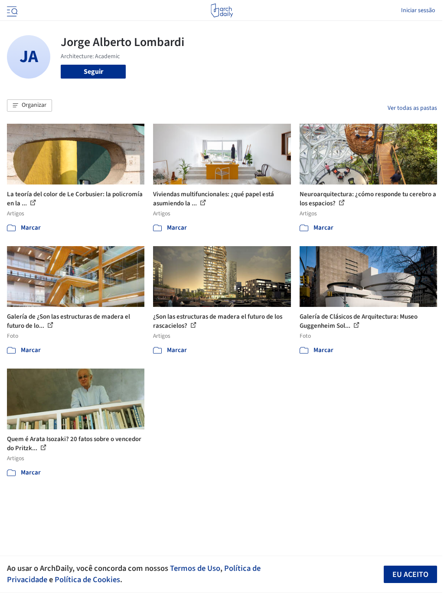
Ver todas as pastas (412, 108)
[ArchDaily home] (222, 10)
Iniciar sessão (418, 10)
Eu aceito (410, 574)
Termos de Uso (195, 568)
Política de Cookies (87, 579)
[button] (29, 105)
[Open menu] (11, 10)
